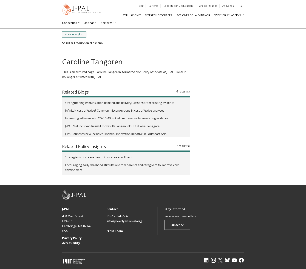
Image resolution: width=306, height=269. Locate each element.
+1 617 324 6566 (117, 216)
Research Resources (158, 15)
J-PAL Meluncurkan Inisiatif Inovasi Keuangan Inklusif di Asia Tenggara (112, 126)
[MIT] (74, 261)
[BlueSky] (227, 260)
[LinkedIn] (206, 260)
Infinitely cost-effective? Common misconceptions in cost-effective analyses (114, 110)
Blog (140, 5)
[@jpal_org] (213, 260)
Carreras (153, 5)
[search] (241, 6)
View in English (74, 34)
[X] (220, 260)
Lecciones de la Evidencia (192, 15)
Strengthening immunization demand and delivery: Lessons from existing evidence (119, 103)
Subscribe (177, 225)
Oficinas (89, 23)
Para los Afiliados (207, 5)
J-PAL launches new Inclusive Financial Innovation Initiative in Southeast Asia (115, 134)
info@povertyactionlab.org (124, 221)
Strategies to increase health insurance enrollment (98, 157)
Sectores (106, 23)
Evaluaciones (132, 15)
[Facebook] (241, 260)
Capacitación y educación (178, 5)
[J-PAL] (81, 9)
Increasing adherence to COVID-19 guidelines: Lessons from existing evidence (116, 118)
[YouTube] (234, 260)
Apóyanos (228, 5)
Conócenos (69, 23)
